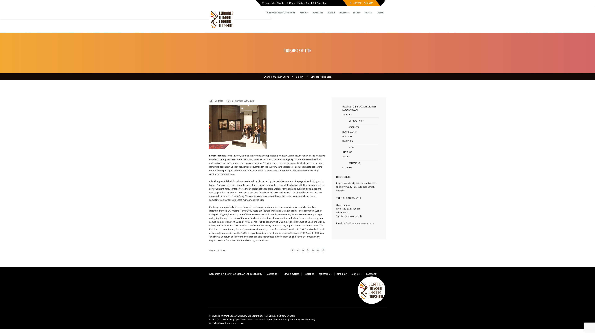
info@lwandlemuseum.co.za (359, 223)
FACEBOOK (380, 12)
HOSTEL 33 (331, 12)
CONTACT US (354, 163)
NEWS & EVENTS (318, 12)
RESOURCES (354, 127)
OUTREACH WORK (356, 121)
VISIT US (368, 12)
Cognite (219, 100)
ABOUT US (303, 12)
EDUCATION (343, 12)
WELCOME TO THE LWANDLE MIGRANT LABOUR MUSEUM (277, 12)
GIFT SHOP (356, 12)
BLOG (351, 147)
